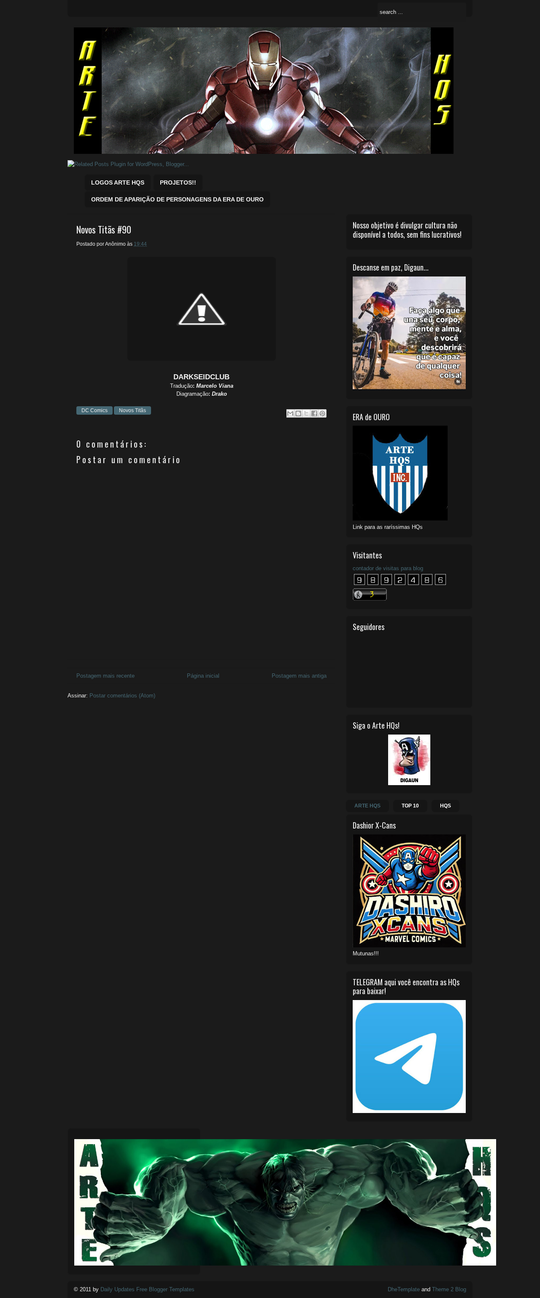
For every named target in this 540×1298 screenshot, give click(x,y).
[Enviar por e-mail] (290, 413)
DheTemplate (404, 1289)
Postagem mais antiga (299, 676)
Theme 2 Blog (449, 1289)
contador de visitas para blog (388, 568)
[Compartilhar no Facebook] (314, 413)
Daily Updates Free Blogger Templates (147, 1289)
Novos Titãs (132, 410)
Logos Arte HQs (117, 182)
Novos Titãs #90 (103, 229)
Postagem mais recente (105, 676)
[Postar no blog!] (298, 413)
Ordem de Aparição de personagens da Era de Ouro (177, 199)
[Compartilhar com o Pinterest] (322, 413)
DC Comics (94, 410)
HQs (445, 806)
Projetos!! (178, 182)
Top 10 (410, 806)
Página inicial (203, 676)
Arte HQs (367, 806)
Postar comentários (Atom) (122, 695)
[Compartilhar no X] (306, 413)
